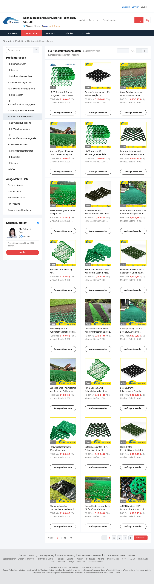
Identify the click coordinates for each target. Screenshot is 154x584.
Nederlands (143, 559)
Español (70, 559)
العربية (132, 559)
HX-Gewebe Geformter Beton (21, 88)
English (21, 559)
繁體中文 (41, 559)
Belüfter (11, 169)
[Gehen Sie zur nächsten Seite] (145, 51)
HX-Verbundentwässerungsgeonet (22, 103)
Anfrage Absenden (63, 112)
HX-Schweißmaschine (18, 144)
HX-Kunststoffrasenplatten (20, 116)
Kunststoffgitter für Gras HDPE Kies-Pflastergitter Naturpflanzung (61, 154)
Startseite (12, 33)
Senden (22, 252)
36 (65, 537)
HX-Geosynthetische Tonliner (21, 110)
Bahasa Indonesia (95, 561)
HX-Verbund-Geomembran (20, 76)
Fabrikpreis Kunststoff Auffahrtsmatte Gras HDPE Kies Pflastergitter (133, 154)
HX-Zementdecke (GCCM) (20, 82)
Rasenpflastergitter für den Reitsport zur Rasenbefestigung (62, 213)
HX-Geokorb (13, 163)
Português (90, 559)
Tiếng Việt (81, 561)
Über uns (50, 33)
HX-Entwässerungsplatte (19, 122)
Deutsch (80, 559)
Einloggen (126, 7)
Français (60, 559)
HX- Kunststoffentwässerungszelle (22, 137)
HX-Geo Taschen (15, 94)
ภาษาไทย (61, 561)
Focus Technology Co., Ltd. (74, 567)
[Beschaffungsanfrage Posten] (148, 20)
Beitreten (135, 7)
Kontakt (86, 33)
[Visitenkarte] (38, 223)
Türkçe (71, 561)
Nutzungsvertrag (47, 555)
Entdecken (68, 33)
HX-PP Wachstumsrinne (19, 129)
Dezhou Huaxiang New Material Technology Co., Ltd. (49, 19)
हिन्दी (52, 561)
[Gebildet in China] (22, 6)
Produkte (33, 33)
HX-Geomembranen (17, 63)
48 (71, 537)
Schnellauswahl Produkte (114, 555)
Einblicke (131, 555)
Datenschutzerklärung (66, 555)
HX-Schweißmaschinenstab (20, 150)
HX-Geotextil (13, 70)
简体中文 (30, 559)
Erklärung (33, 555)
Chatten (26, 236)
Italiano (101, 559)
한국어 (124, 559)
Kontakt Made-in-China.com (89, 555)
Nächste (139, 537)
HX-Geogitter (14, 156)
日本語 (50, 559)
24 (58, 538)
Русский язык (113, 559)
